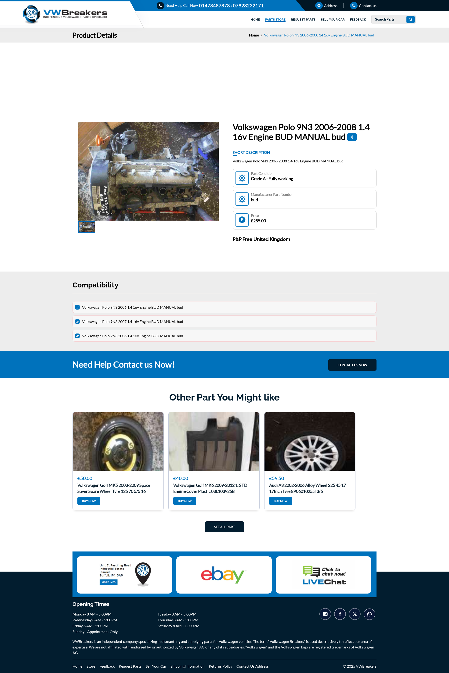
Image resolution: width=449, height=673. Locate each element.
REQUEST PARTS (303, 19)
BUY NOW (89, 501)
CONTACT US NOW (352, 365)
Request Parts (130, 666)
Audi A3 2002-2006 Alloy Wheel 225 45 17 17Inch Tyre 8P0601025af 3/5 (307, 488)
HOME (255, 19)
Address (330, 5)
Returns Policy (220, 666)
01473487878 (215, 5)
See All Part (224, 527)
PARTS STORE (275, 19)
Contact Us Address (252, 666)
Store (91, 666)
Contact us (367, 5)
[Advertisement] (224, 77)
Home (254, 35)
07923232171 (248, 5)
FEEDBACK (358, 19)
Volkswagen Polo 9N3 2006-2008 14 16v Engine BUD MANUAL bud (319, 35)
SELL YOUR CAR (333, 19)
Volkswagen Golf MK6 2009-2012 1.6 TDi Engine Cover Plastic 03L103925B (211, 488)
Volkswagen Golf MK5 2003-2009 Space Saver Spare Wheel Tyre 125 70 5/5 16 (113, 488)
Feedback (107, 666)
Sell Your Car (156, 666)
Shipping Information (187, 666)
